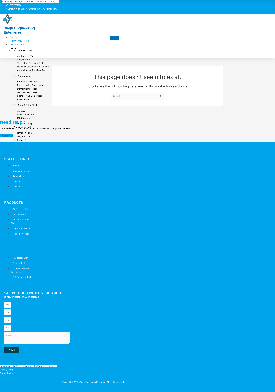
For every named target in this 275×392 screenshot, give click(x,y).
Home (14, 37)
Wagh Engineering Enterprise (19, 30)
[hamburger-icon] (114, 38)
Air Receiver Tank (23, 50)
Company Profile (21, 41)
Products (17, 44)
